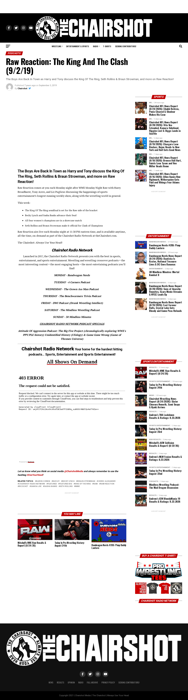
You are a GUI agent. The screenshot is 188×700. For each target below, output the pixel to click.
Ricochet (23, 486)
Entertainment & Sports (77, 46)
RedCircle (31, 462)
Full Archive (92, 682)
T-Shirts (107, 46)
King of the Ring (83, 484)
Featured (52, 484)
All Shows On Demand (72, 362)
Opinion (71, 682)
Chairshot (22, 88)
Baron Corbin (43, 481)
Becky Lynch (68, 481)
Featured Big (65, 484)
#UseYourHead (35, 475)
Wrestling (56, 46)
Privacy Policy (108, 682)
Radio (95, 46)
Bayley (56, 481)
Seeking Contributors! (125, 46)
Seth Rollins (66, 486)
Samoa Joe (36, 486)
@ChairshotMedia (73, 471)
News (51, 682)
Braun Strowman (86, 481)
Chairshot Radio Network (32, 484)
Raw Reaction (107, 484)
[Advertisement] (94, 6)
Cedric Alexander (106, 481)
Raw (95, 484)
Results (60, 682)
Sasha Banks (50, 486)
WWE (77, 486)
